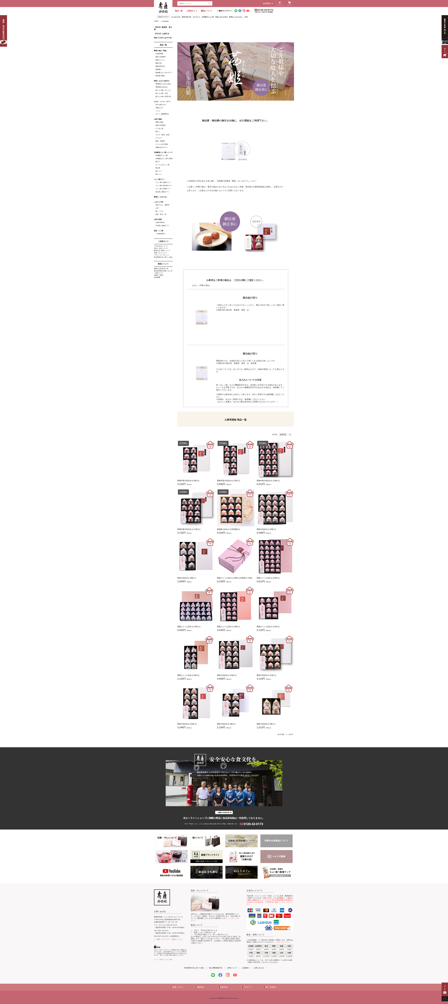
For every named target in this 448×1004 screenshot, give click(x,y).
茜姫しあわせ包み (221, 17)
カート (289, 5)
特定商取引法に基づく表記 (163, 257)
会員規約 (245, 968)
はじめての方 (175, 17)
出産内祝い (224, 987)
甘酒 (245, 17)
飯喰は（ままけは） (236, 17)
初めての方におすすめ (163, 38)
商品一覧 (179, 11)
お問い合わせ (259, 968)
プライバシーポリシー (161, 255)
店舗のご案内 (158, 275)
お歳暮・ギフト (177, 987)
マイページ (279, 5)
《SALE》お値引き (161, 34)
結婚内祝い (200, 987)
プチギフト (196, 17)
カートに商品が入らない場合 (163, 959)
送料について (232, 968)
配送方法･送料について (162, 250)
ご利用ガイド (191, 11)
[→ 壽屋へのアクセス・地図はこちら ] (168, 939)
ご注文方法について (161, 246)
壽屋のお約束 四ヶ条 (161, 268)
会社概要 (157, 277)
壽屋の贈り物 (186, 17)
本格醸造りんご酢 (208, 17)
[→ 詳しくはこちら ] (282, 942)
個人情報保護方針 (215, 968)
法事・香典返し (271, 987)
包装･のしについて (160, 253)
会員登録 (266, 3)
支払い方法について (161, 248)
